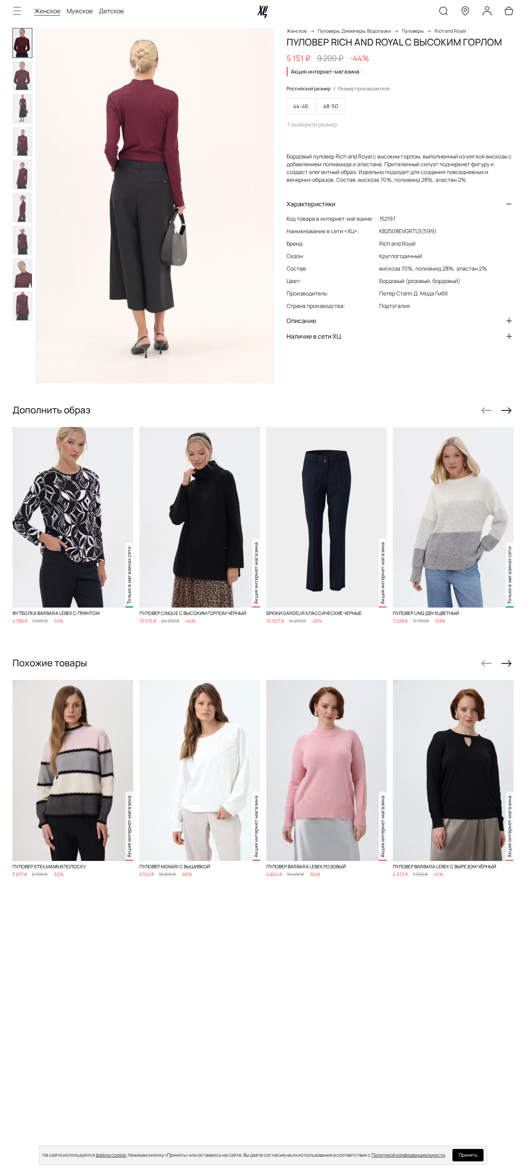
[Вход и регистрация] (487, 12)
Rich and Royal (450, 31)
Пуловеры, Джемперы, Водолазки (354, 31)
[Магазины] (465, 12)
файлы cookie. (111, 1155)
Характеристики (311, 204)
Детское (111, 11)
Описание (301, 320)
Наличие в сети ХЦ (314, 336)
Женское (47, 11)
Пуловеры (413, 31)
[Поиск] (443, 12)
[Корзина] (509, 12)
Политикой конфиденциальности (408, 1155)
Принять (468, 1155)
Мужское (80, 11)
